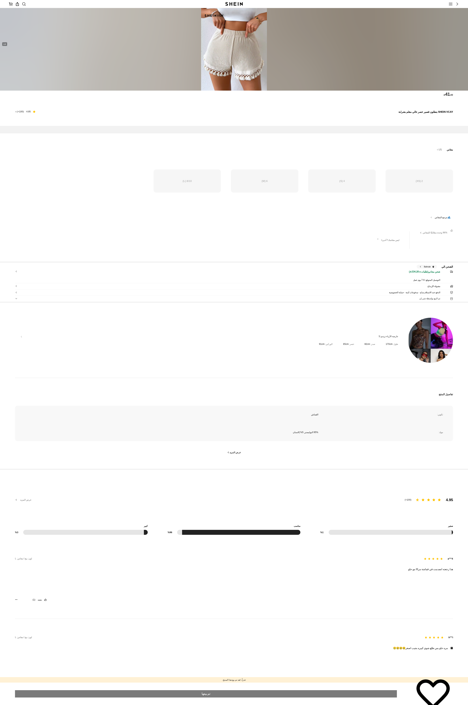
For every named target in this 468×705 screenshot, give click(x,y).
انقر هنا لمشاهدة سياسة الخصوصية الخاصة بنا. (52, 684)
